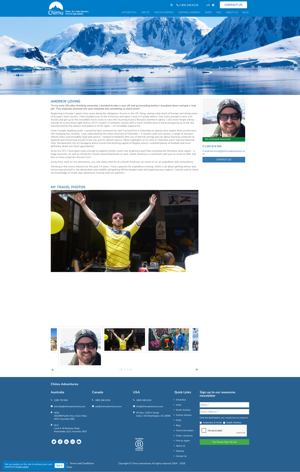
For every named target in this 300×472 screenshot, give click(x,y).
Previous (53, 370)
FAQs (178, 420)
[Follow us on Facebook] (60, 441)
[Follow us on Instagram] (72, 441)
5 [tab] (131, 369)
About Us (180, 445)
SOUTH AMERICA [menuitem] (164, 12)
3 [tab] (124, 369)
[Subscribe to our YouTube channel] (79, 441)
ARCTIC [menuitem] (145, 12)
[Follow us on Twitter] (54, 441)
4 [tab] (127, 369)
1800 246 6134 (102, 400)
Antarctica (181, 399)
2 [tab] (121, 369)
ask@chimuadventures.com (108, 406)
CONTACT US (223, 159)
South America (183, 409)
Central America (183, 415)
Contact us (233, 5)
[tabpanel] (125, 339)
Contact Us (181, 456)
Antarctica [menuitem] (129, 12)
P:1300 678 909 (212, 146)
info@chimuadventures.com (149, 406)
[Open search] (170, 5)
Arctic (178, 404)
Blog (178, 425)
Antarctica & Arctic (212, 422)
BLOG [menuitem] (245, 12)
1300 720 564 (61, 400)
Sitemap (180, 451)
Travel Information (185, 430)
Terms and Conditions (82, 463)
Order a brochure (184, 435)
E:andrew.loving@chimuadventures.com (223, 152)
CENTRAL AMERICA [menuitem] (189, 12)
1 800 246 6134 (188, 5)
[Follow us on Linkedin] (66, 441)
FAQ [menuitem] (218, 12)
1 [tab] (118, 369)
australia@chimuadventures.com (69, 406)
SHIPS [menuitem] (208, 12)
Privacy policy (22, 466)
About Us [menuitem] (232, 12)
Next (196, 370)
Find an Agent (183, 440)
